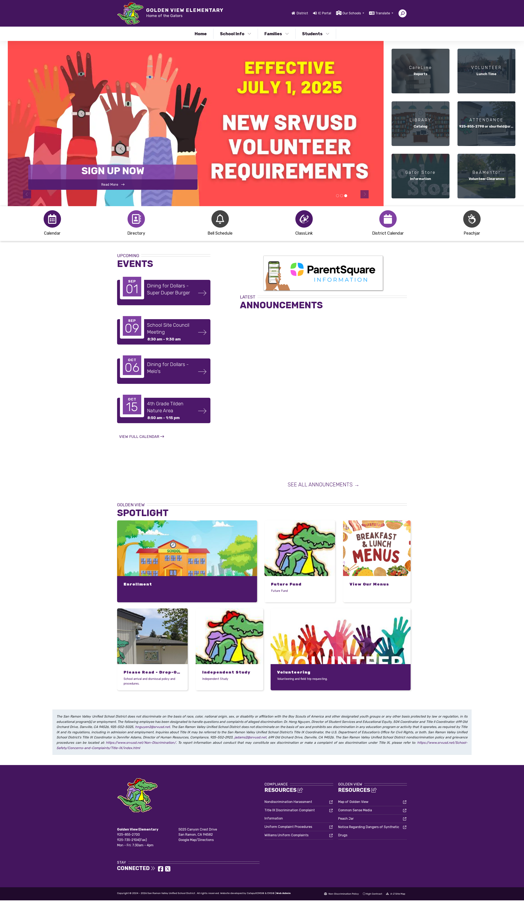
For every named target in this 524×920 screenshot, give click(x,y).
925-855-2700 (128, 834)
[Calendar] (52, 219)
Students (312, 33)
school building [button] (342, 196)
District (302, 13)
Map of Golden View (353, 802)
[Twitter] (167, 870)
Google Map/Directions (196, 840)
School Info (232, 33)
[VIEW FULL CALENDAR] (141, 441)
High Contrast (374, 893)
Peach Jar (346, 819)
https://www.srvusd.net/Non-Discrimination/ (141, 743)
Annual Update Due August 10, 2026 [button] (337, 196)
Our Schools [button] (352, 13)
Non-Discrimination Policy (343, 893)
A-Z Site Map (397, 893)
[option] (196, 123)
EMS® (270, 893)
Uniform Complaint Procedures (288, 827)
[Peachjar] (472, 219)
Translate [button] (383, 13)
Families (273, 33)
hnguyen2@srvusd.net (152, 727)
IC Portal (324, 13)
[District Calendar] (388, 219)
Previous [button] (27, 194)
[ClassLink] (304, 219)
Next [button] (364, 194)
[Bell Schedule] (220, 219)
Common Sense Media (355, 810)
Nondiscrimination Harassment (288, 802)
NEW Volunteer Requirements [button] (346, 196)
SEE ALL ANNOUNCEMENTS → (323, 484)
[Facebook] (161, 870)
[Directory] (136, 219)
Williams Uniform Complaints (286, 835)
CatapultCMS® (255, 893)
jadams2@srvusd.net (250, 737)
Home (201, 33)
